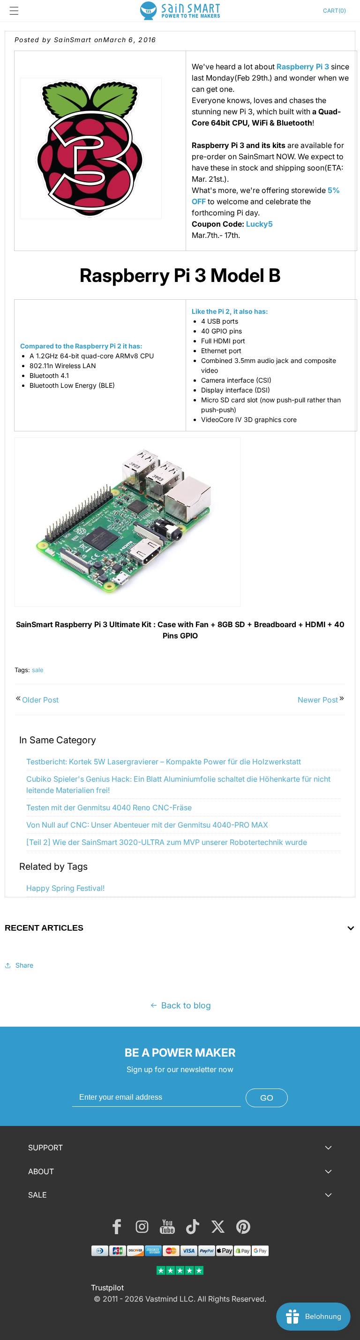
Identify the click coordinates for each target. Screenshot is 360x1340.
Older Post (40, 699)
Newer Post (318, 699)
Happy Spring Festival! (65, 888)
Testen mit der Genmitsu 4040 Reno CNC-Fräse (109, 807)
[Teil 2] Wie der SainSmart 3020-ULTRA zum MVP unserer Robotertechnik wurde (166, 842)
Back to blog (186, 1005)
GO (266, 1098)
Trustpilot (107, 1287)
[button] (14, 10)
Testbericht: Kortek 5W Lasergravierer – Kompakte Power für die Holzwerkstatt (163, 761)
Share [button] (24, 965)
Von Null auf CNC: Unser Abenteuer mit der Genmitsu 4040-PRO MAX (147, 824)
